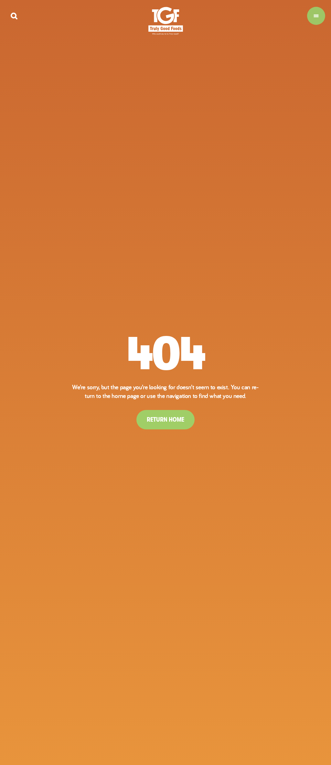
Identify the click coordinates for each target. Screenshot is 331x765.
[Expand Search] (14, 16)
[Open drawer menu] (316, 16)
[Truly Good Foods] (165, 21)
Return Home (165, 419)
